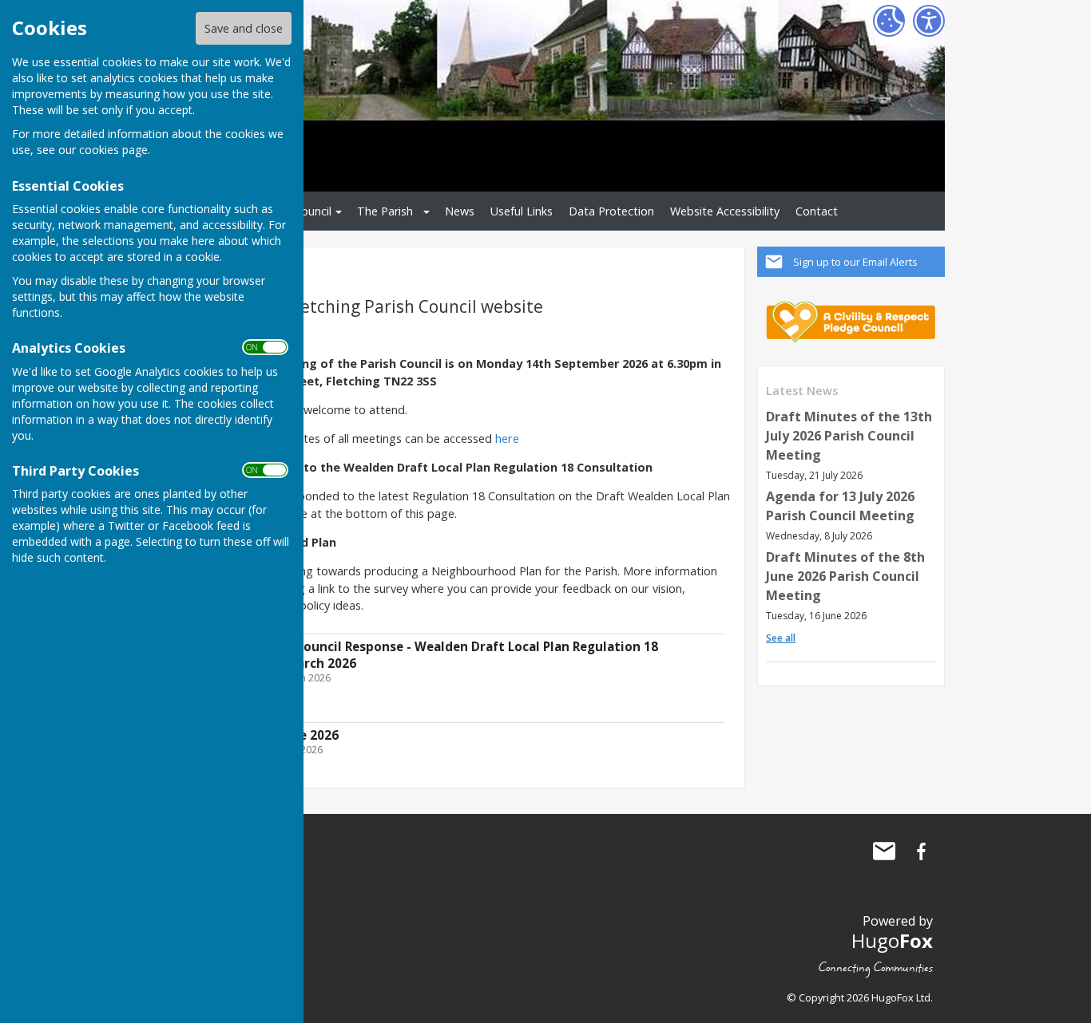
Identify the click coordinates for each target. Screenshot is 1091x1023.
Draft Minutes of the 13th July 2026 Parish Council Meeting (849, 436)
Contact (816, 211)
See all (780, 638)
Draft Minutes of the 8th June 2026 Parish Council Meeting (845, 576)
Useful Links (521, 211)
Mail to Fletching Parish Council (884, 851)
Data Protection (611, 211)
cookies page (113, 149)
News (459, 211)
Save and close (243, 28)
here (507, 438)
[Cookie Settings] (889, 21)
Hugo (892, 940)
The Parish (385, 211)
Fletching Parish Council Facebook (921, 851)
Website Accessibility (725, 211)
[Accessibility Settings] (929, 21)
